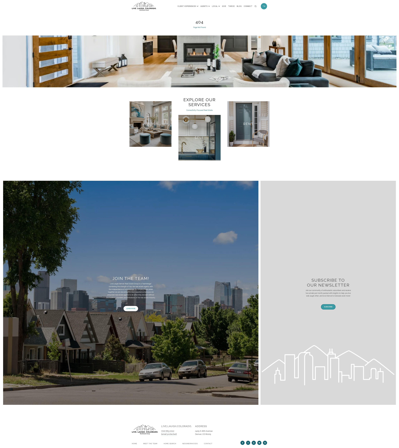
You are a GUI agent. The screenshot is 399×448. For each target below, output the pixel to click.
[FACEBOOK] (242, 443)
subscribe (328, 307)
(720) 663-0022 (167, 431)
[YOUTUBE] (259, 443)
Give (224, 6)
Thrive (231, 6)
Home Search (170, 443)
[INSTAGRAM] (248, 443)
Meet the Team (150, 443)
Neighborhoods (190, 443)
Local (215, 6)
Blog (239, 6)
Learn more (130, 308)
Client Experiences (187, 6)
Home (134, 443)
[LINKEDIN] (254, 443)
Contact (208, 443)
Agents (204, 6)
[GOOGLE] (265, 443)
